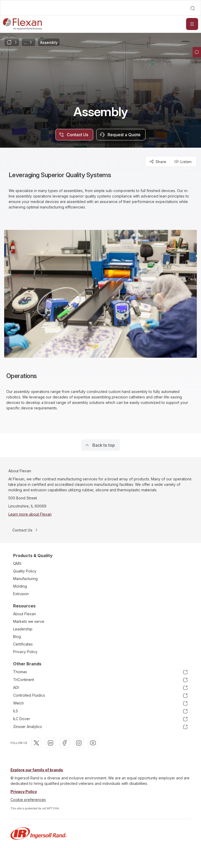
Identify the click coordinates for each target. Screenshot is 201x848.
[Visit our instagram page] (79, 743)
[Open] (192, 24)
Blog (17, 636)
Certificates (23, 644)
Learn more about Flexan (30, 514)
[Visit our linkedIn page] (50, 743)
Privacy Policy (25, 651)
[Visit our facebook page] (65, 743)
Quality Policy (24, 571)
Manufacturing (25, 578)
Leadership (22, 629)
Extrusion (21, 594)
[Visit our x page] (36, 743)
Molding (20, 586)
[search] (193, 8)
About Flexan (24, 614)
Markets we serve (28, 621)
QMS (17, 563)
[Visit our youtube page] (93, 743)
